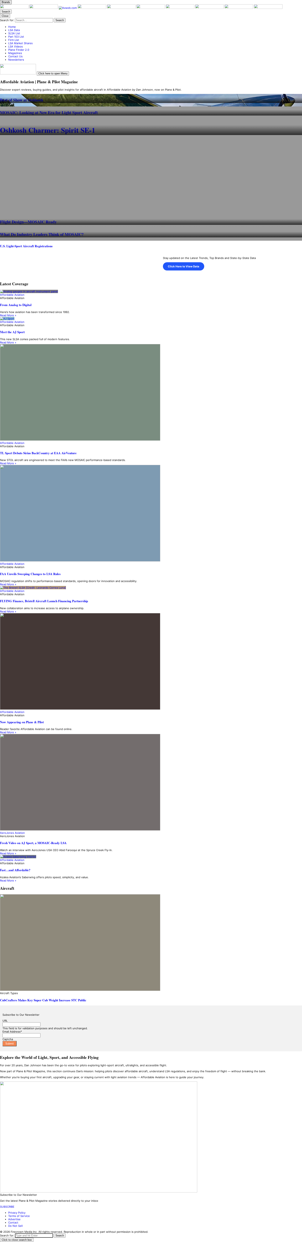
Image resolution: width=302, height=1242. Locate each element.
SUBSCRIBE (7, 1206)
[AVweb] (68, 7)
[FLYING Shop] (268, 7)
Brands (6, 2)
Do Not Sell (15, 1225)
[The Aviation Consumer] (180, 7)
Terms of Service (19, 1216)
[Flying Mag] (44, 7)
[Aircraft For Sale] (121, 7)
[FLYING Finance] (210, 7)
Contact (13, 1222)
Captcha (7, 1039)
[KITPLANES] (151, 7)
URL (5, 1020)
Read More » (8, 315)
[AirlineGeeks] (92, 7)
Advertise (14, 1219)
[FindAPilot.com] (239, 7)
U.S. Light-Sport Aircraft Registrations (26, 246)
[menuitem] (155, 26)
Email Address (12, 1031)
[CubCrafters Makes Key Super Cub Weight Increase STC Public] (151, 942)
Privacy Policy (16, 1212)
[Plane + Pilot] (14, 7)
